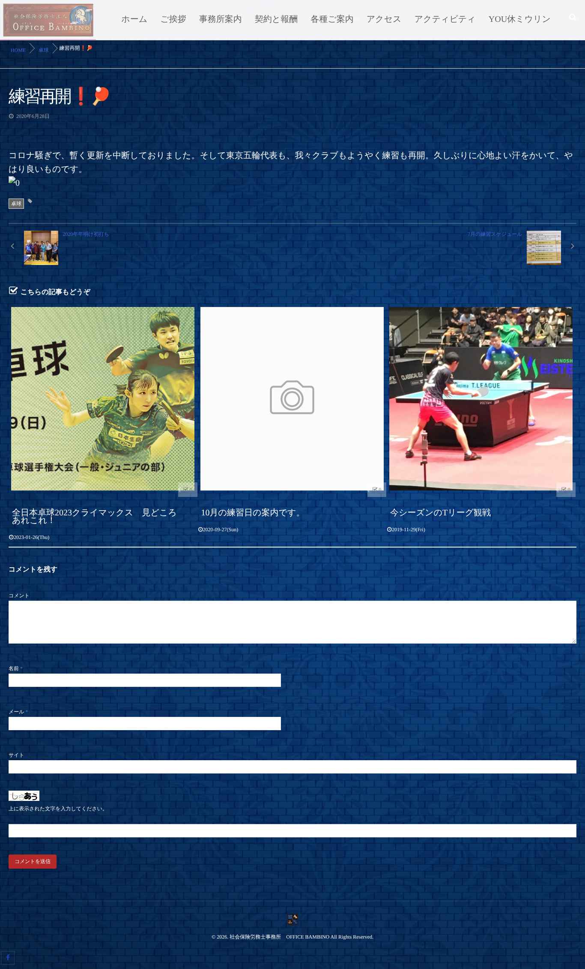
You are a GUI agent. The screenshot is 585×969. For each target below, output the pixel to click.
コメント (19, 596)
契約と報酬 (276, 19)
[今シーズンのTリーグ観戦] (481, 399)
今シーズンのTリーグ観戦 (440, 513)
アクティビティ (445, 19)
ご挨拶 (173, 19)
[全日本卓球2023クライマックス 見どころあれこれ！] (103, 399)
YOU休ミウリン (520, 19)
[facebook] (8, 958)
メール (18, 712)
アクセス (384, 19)
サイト (16, 755)
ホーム (134, 19)
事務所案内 (220, 19)
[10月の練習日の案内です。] (292, 399)
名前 (16, 668)
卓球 (16, 204)
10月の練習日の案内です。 (253, 513)
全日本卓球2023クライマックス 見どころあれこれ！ (94, 516)
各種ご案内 (331, 19)
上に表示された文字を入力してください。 (58, 809)
